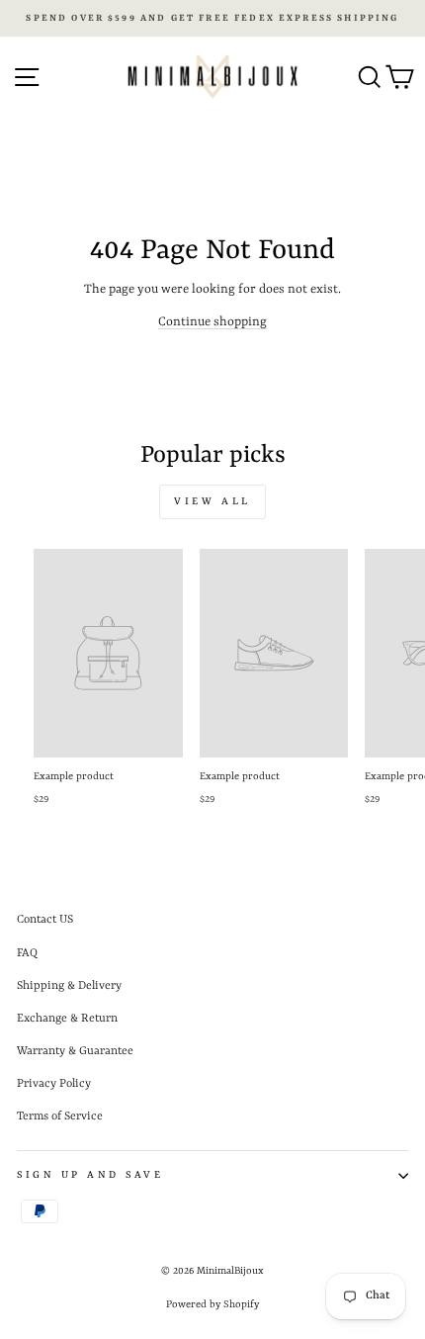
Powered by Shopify (212, 1304)
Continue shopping (212, 321)
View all (212, 501)
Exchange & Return (67, 1019)
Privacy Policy (54, 1084)
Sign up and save (90, 1175)
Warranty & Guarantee (75, 1051)
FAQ (27, 953)
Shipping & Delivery (69, 986)
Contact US (45, 920)
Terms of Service (60, 1116)
